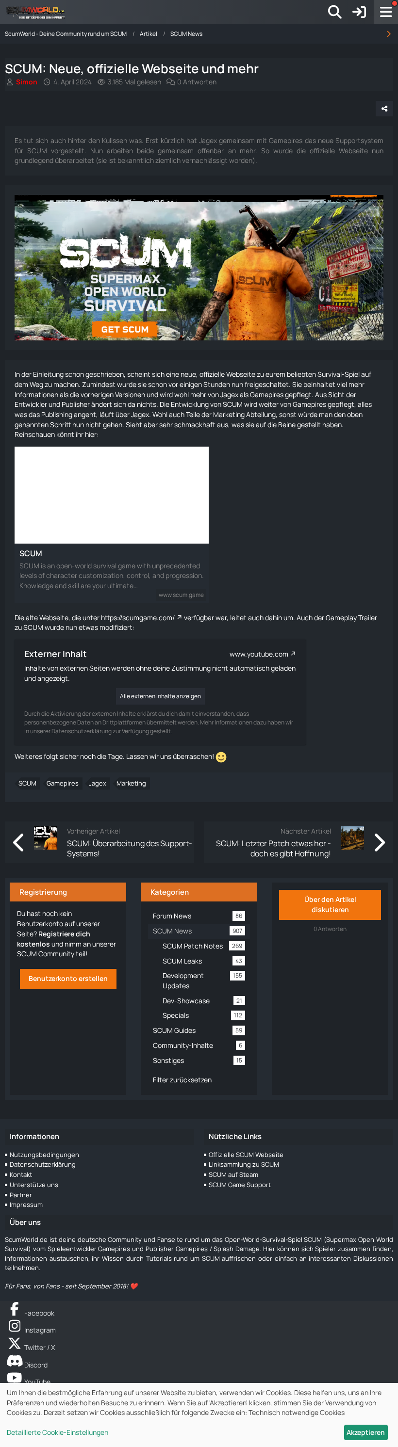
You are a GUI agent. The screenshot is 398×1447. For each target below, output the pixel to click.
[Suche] (335, 12)
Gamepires (63, 783)
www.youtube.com (259, 654)
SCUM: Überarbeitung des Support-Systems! (129, 848)
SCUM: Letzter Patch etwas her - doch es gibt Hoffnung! (273, 848)
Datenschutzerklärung (43, 1164)
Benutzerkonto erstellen (68, 978)
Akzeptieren (366, 1432)
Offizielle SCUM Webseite (246, 1154)
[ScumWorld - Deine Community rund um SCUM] (39, 12)
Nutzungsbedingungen (44, 1154)
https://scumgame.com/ (138, 617)
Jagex (97, 783)
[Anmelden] (359, 12)
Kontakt (21, 1174)
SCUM (30, 553)
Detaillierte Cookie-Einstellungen (57, 1432)
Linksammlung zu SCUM (244, 1164)
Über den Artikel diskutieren (330, 904)
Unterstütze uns (34, 1184)
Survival (329, 374)
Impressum (26, 1204)
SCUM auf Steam (233, 1174)
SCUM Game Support (240, 1184)
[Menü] (386, 12)
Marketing (131, 783)
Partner (21, 1194)
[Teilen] (384, 108)
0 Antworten (196, 81)
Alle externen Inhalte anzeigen (160, 696)
